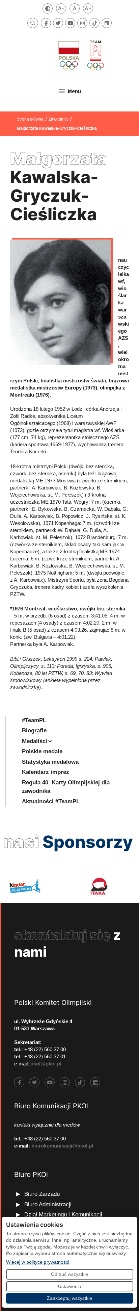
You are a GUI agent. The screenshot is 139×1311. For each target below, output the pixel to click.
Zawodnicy (58, 119)
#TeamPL (34, 720)
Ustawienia (69, 1286)
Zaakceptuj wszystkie (69, 1298)
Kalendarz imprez (45, 772)
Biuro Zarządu (42, 1194)
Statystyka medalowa (50, 762)
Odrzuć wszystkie (69, 1274)
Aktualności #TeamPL (51, 801)
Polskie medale (42, 751)
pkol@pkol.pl (45, 1063)
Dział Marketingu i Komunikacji (63, 1214)
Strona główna (30, 119)
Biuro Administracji (48, 1204)
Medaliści (34, 741)
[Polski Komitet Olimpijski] (80, 55)
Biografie (34, 730)
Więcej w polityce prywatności (37, 1262)
